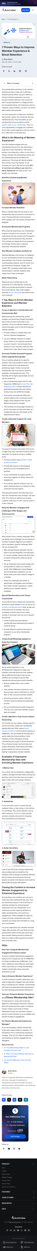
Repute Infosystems (15, 1222)
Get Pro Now (15, 1136)
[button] (25, 10)
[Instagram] (14, 1148)
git (29, 1230)
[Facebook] (4, 1148)
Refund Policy (6, 1184)
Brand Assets (6, 1174)
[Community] (19, 1148)
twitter (21, 1230)
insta (10, 1230)
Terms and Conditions (8, 1187)
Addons (4, 1171)
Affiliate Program (7, 1177)
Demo (4, 1168)
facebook (7, 1230)
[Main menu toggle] (33, 10)
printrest (25, 1230)
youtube (18, 1230)
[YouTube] (9, 1148)
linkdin (14, 1230)
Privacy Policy (6, 1180)
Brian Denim (8, 59)
